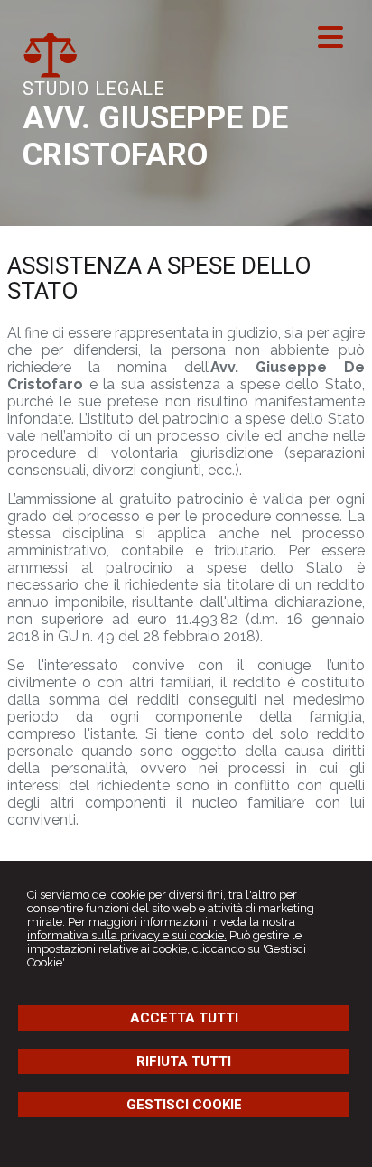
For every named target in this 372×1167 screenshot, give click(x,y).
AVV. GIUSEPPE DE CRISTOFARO (155, 136)
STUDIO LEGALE (94, 88)
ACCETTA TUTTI (184, 1018)
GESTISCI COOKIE (184, 1105)
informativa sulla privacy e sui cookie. (127, 935)
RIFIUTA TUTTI (183, 1061)
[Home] (50, 73)
